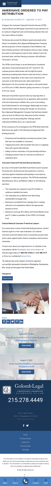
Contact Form (26, 256)
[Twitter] (27, 426)
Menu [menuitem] (5, 483)
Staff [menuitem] (46, 483)
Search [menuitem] (15, 483)
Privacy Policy (25, 446)
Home (25, 435)
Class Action (7, 278)
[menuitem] (25, 481)
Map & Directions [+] (25, 419)
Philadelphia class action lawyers (29, 250)
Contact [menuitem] (36, 483)
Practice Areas (25, 439)
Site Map (25, 450)
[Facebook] (23, 426)
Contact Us (25, 442)
